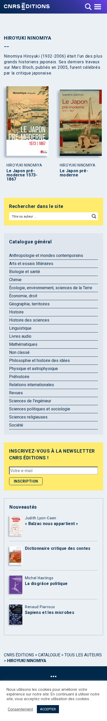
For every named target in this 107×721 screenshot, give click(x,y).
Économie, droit (23, 295)
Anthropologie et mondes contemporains (46, 255)
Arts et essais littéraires (31, 263)
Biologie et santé (24, 271)
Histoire (16, 312)
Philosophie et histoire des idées (39, 360)
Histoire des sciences (29, 320)
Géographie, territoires (29, 303)
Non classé (19, 352)
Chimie (15, 279)
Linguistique (20, 328)
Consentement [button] (20, 709)
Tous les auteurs (83, 654)
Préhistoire (19, 376)
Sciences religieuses (28, 417)
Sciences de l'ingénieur (30, 400)
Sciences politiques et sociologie (39, 408)
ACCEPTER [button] (48, 709)
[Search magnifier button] (94, 216)
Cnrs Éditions (19, 654)
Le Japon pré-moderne (74, 173)
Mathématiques (23, 344)
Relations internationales (31, 384)
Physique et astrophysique (33, 368)
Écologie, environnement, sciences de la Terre (50, 287)
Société (16, 425)
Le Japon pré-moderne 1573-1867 (21, 175)
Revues (16, 392)
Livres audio (20, 336)
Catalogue (49, 654)
